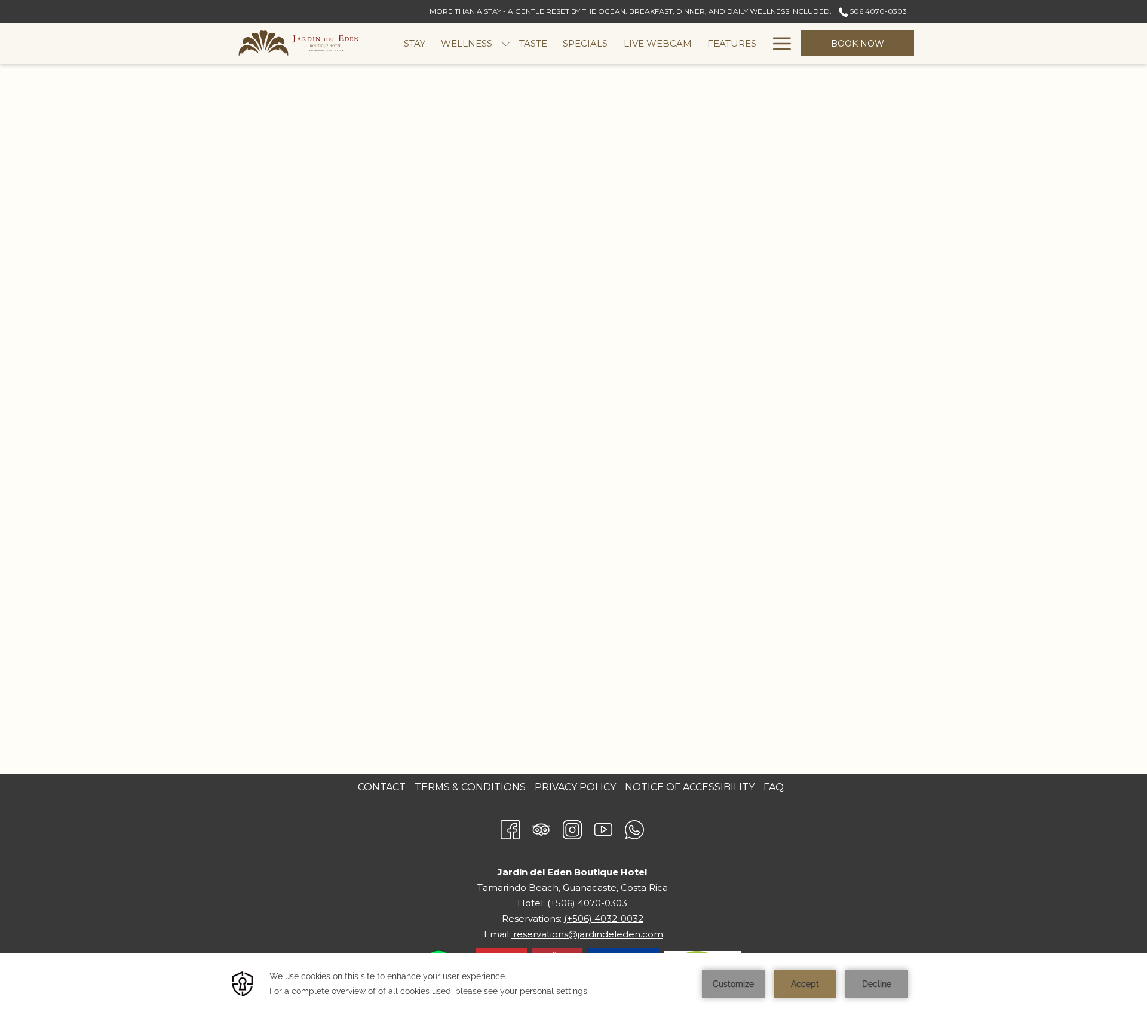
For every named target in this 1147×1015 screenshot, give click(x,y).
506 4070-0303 (877, 11)
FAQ (773, 787)
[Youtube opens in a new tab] (603, 828)
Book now (857, 43)
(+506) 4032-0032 (603, 918)
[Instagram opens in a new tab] (572, 828)
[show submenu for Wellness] (505, 43)
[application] (573, 984)
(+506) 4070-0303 (587, 903)
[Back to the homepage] (298, 43)
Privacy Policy (575, 787)
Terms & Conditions (470, 787)
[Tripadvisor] (541, 828)
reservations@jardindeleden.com (587, 934)
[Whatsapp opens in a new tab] (634, 828)
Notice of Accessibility (690, 787)
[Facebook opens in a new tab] (510, 828)
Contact (382, 787)
